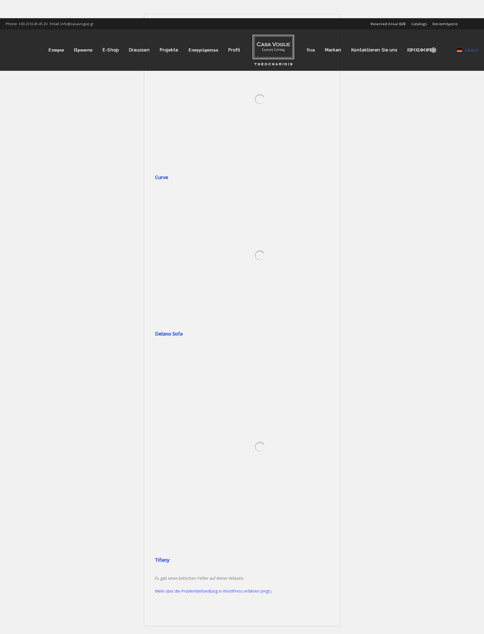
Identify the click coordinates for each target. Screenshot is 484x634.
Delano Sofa (169, 333)
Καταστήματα (445, 23)
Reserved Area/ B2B (388, 23)
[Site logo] (273, 50)
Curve (161, 177)
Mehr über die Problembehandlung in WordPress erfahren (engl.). (213, 591)
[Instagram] (478, 24)
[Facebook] (474, 24)
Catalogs (419, 23)
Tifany (162, 559)
